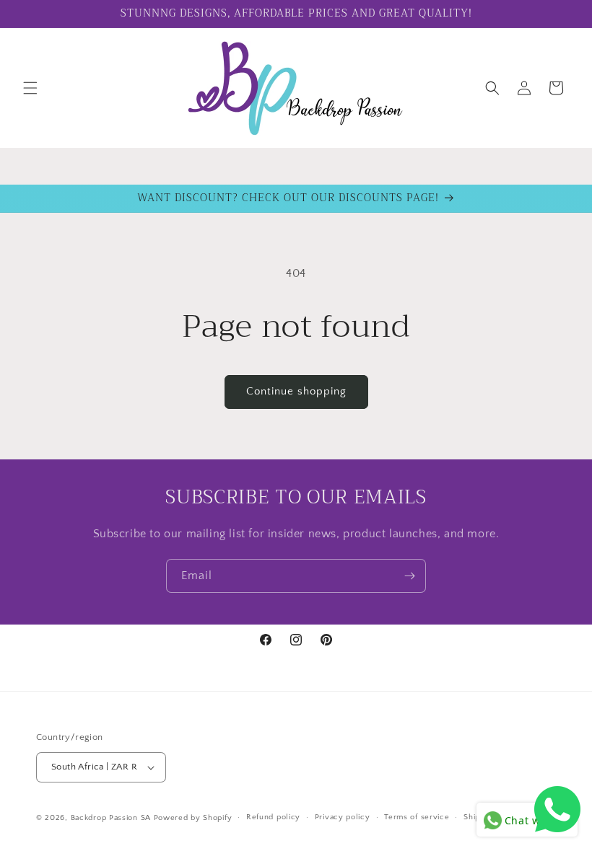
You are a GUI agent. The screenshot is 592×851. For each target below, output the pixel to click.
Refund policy (273, 817)
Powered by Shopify (193, 817)
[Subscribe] (409, 576)
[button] (30, 88)
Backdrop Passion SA (111, 817)
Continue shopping (296, 391)
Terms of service (416, 817)
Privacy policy (342, 817)
